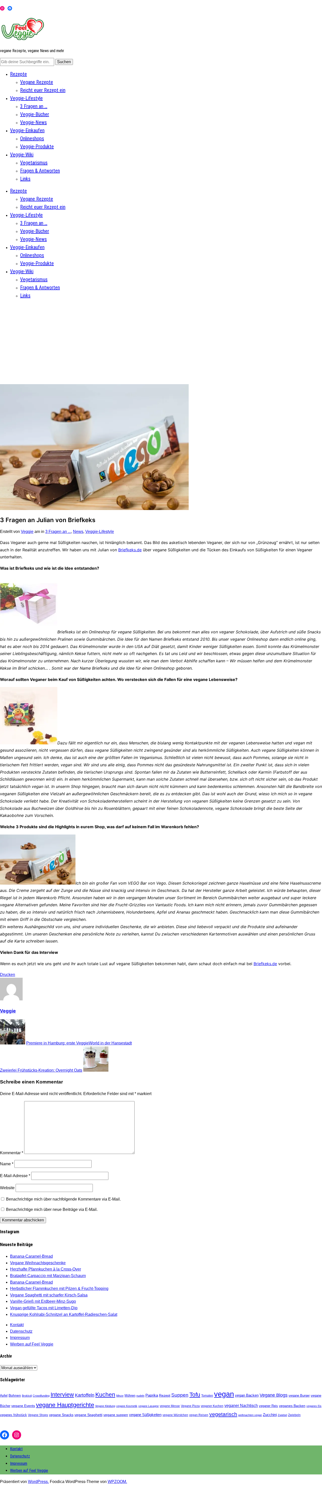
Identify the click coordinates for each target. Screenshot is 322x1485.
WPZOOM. (117, 1481)
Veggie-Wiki (21, 155)
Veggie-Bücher (34, 114)
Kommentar (11, 1152)
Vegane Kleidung (105, 1405)
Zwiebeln (294, 1415)
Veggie (27, 531)
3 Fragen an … (33, 106)
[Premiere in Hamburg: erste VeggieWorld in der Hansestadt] (12, 1043)
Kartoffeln (84, 1395)
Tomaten (207, 1395)
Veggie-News (33, 122)
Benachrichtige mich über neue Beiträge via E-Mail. (52, 1209)
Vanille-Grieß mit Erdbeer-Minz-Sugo (43, 1301)
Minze (120, 1395)
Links (25, 179)
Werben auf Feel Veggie (31, 1344)
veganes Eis (313, 1405)
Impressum (20, 1337)
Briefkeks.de (130, 549)
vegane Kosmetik (126, 1405)
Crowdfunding (41, 1395)
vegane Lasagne (148, 1405)
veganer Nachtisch (241, 1405)
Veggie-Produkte (37, 146)
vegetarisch (223, 1414)
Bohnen (15, 1395)
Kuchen (105, 1395)
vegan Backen (247, 1395)
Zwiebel (282, 1415)
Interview (62, 1394)
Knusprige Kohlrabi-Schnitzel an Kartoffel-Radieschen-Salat (63, 1314)
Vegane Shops (38, 1415)
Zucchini (270, 1414)
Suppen (179, 1395)
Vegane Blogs (274, 1395)
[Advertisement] (161, 339)
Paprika (151, 1395)
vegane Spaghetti (88, 1415)
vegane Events (23, 1406)
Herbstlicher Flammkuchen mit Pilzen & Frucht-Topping (59, 1288)
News (78, 531)
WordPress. (38, 1481)
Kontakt (17, 1325)
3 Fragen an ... (58, 531)
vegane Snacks (61, 1415)
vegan (224, 1394)
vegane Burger (299, 1395)
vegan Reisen (198, 1415)
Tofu (194, 1394)
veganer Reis (268, 1406)
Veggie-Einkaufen (27, 130)
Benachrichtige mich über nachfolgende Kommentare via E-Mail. (63, 1199)
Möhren (130, 1395)
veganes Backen (292, 1406)
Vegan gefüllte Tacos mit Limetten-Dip (43, 1308)
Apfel (4, 1395)
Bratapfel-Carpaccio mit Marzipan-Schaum (48, 1276)
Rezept (164, 1395)
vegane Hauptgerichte (65, 1404)
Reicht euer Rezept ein (42, 90)
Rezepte (18, 74)
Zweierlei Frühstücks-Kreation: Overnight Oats (41, 1070)
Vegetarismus (34, 163)
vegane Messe (170, 1406)
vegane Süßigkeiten (145, 1414)
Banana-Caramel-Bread (31, 1256)
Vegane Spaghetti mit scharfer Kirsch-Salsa (49, 1295)
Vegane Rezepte (36, 82)
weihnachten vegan (250, 1415)
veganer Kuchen (212, 1406)
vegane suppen (115, 1415)
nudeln (140, 1395)
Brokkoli (27, 1395)
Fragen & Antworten (40, 171)
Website (7, 1188)
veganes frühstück (13, 1415)
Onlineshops (32, 138)
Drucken (7, 974)
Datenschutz (21, 1331)
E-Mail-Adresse (15, 1176)
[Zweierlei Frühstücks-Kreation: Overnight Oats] (95, 1070)
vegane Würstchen (175, 1415)
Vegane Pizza (190, 1406)
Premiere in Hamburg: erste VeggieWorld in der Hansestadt (79, 1043)
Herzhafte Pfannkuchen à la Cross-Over (45, 1269)
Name (6, 1164)
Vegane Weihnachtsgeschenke (38, 1263)
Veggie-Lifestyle (26, 98)
